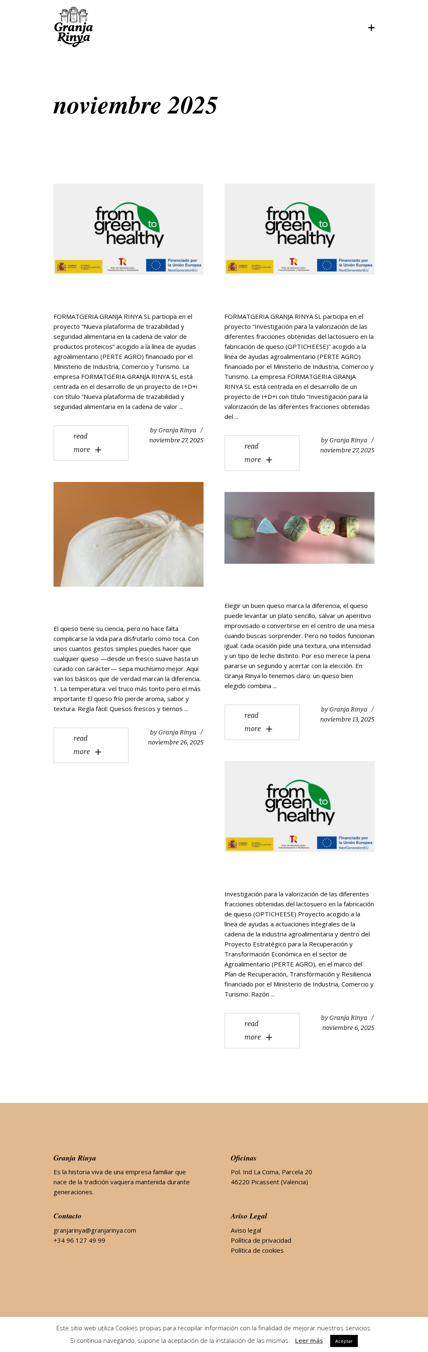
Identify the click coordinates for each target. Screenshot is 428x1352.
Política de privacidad (261, 1240)
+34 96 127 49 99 (79, 1240)
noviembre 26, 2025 (176, 742)
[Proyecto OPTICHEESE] (299, 229)
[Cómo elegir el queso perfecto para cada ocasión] (299, 527)
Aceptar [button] (344, 1341)
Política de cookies (257, 1250)
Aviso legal (246, 1230)
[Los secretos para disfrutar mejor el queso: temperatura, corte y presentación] (129, 534)
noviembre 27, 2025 (176, 440)
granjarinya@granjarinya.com (95, 1230)
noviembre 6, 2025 (348, 1028)
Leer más (309, 1340)
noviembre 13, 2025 (347, 719)
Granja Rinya (177, 430)
